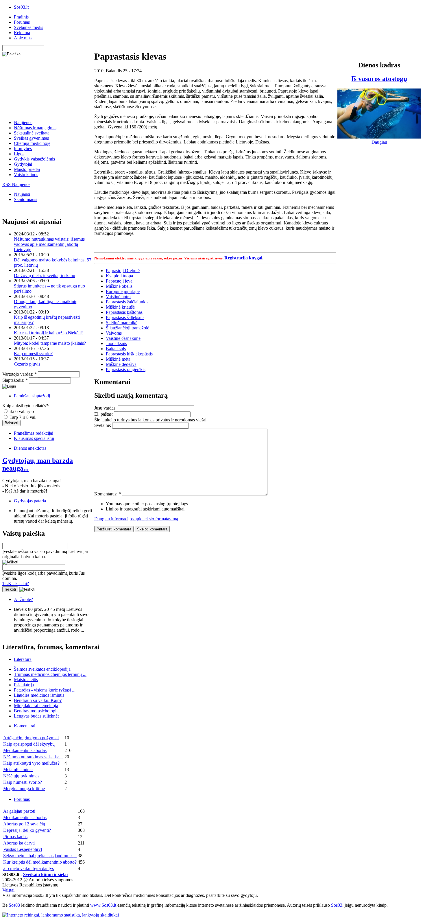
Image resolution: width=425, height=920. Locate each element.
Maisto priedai (27, 169)
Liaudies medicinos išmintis (39, 695)
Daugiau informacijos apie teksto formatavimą (136, 518)
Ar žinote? (23, 599)
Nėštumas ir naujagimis (35, 127)
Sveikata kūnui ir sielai (45, 874)
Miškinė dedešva (121, 364)
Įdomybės (23, 148)
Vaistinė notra (118, 296)
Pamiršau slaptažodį (32, 395)
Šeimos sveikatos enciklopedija (42, 669)
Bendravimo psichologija (37, 710)
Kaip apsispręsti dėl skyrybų (29, 744)
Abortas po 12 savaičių (24, 823)
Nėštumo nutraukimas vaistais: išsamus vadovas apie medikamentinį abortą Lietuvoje (49, 244)
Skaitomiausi (25, 199)
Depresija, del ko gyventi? (27, 830)
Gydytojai (23, 164)
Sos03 (14, 905)
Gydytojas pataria (30, 500)
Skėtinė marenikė (121, 322)
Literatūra (23, 659)
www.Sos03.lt (103, 905)
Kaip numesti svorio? (33, 353)
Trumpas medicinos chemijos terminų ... (50, 674)
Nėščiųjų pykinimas (21, 775)
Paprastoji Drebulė (123, 270)
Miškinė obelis (119, 286)
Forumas (22, 22)
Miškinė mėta (118, 359)
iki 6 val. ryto (21, 411)
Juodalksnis (116, 343)
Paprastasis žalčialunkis (127, 301)
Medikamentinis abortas (25, 750)
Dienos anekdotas (30, 448)
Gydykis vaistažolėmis (34, 158)
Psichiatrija (24, 684)
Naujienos (23, 122)
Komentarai (24, 725)
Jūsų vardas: (106, 407)
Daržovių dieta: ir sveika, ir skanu (44, 275)
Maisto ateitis (26, 679)
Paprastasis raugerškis (125, 369)
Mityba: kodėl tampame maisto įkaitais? (50, 343)
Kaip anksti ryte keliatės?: (25, 405)
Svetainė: (103, 425)
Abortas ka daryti (19, 842)
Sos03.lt (21, 7)
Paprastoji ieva (119, 281)
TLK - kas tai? (15, 583)
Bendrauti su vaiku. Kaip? (38, 700)
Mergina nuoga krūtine (24, 788)
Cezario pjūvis (27, 364)
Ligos (19, 153)
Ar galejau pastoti (19, 811)
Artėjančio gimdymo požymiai (31, 737)
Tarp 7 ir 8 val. (22, 417)
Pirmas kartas (15, 836)
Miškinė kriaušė (120, 307)
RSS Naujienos (16, 184)
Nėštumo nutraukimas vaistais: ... (33, 756)
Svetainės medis (28, 27)
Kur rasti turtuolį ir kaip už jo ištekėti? (48, 332)
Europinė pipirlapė (123, 291)
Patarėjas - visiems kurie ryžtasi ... (44, 689)
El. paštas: (104, 414)
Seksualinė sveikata (31, 132)
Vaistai (8, 890)
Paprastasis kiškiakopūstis (129, 353)
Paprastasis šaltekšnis (125, 317)
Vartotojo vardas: (19, 374)
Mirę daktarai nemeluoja (36, 705)
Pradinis (21, 16)
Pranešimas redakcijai (33, 433)
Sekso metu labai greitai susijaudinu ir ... (40, 855)
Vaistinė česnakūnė (123, 338)
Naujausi (22, 194)
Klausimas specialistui (34, 438)
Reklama (22, 32)
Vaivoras (114, 333)
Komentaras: (107, 493)
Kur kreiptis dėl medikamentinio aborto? (40, 862)
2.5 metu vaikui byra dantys (28, 868)
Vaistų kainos (26, 174)
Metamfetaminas (18, 769)
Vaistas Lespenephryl (22, 849)
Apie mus (23, 37)
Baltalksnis (116, 348)
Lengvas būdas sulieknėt (36, 715)
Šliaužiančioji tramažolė (127, 327)
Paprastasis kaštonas (124, 312)
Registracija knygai (243, 257)
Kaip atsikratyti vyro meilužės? (31, 763)
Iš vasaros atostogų (379, 78)
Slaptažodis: (15, 380)
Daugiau (379, 142)
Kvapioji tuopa (119, 275)
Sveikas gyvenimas (31, 138)
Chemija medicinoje (32, 143)
